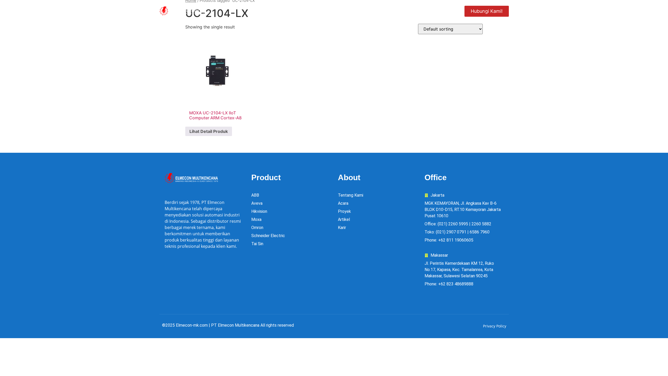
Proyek (366, 11)
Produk (288, 11)
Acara (393, 11)
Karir (418, 11)
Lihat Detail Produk (208, 131)
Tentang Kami (331, 11)
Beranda (258, 11)
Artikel (444, 11)
